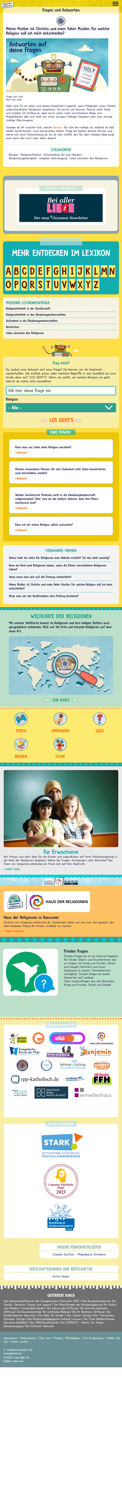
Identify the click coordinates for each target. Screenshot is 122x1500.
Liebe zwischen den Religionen (88, 158)
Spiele (21, 730)
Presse (58, 1338)
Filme (60, 756)
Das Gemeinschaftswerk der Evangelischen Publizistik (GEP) (41, 1301)
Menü (115, 4)
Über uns (45, 1338)
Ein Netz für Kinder (51, 1315)
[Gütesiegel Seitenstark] (61, 1145)
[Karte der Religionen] (61, 665)
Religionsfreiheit (31, 154)
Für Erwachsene (93, 1338)
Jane (19, 99)
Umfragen (60, 730)
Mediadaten (73, 1338)
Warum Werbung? (61, 187)
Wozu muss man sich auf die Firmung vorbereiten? (40, 577)
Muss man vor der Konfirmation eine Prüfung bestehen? (44, 596)
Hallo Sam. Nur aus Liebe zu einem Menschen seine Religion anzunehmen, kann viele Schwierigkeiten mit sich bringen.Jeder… (21, 452)
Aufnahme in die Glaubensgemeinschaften (32, 321)
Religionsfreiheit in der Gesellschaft (28, 308)
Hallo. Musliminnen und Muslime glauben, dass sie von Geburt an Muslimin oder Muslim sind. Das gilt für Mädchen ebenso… (21, 507)
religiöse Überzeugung (53, 158)
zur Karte (61, 700)
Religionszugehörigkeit (23, 158)
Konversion (12, 327)
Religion (58, 127)
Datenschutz (28, 1338)
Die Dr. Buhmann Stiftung (88, 1311)
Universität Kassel (32, 1308)
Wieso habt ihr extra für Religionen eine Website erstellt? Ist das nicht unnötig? (59, 558)
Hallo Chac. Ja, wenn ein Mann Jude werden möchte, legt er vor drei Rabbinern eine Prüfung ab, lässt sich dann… (21, 478)
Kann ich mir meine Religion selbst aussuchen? (44, 524)
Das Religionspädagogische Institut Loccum (54, 1319)
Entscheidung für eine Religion (63, 154)
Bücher (21, 756)
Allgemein (61, 21)
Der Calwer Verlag (79, 1315)
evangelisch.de (13, 1353)
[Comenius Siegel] (61, 1181)
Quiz (100, 730)
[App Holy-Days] (61, 880)
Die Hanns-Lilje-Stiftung (62, 1308)
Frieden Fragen (76, 951)
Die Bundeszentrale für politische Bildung (43, 1311)
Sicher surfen (19, 1341)
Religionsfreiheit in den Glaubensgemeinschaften (36, 314)
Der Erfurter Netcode (39, 1326)
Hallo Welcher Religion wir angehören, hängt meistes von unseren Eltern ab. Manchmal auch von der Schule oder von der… (21, 529)
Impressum (10, 1338)
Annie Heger (61, 1276)
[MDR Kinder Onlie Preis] (61, 1217)
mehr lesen (13, 869)
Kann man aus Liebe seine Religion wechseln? (43, 447)
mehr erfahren (15, 931)
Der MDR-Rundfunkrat (44, 1322)
